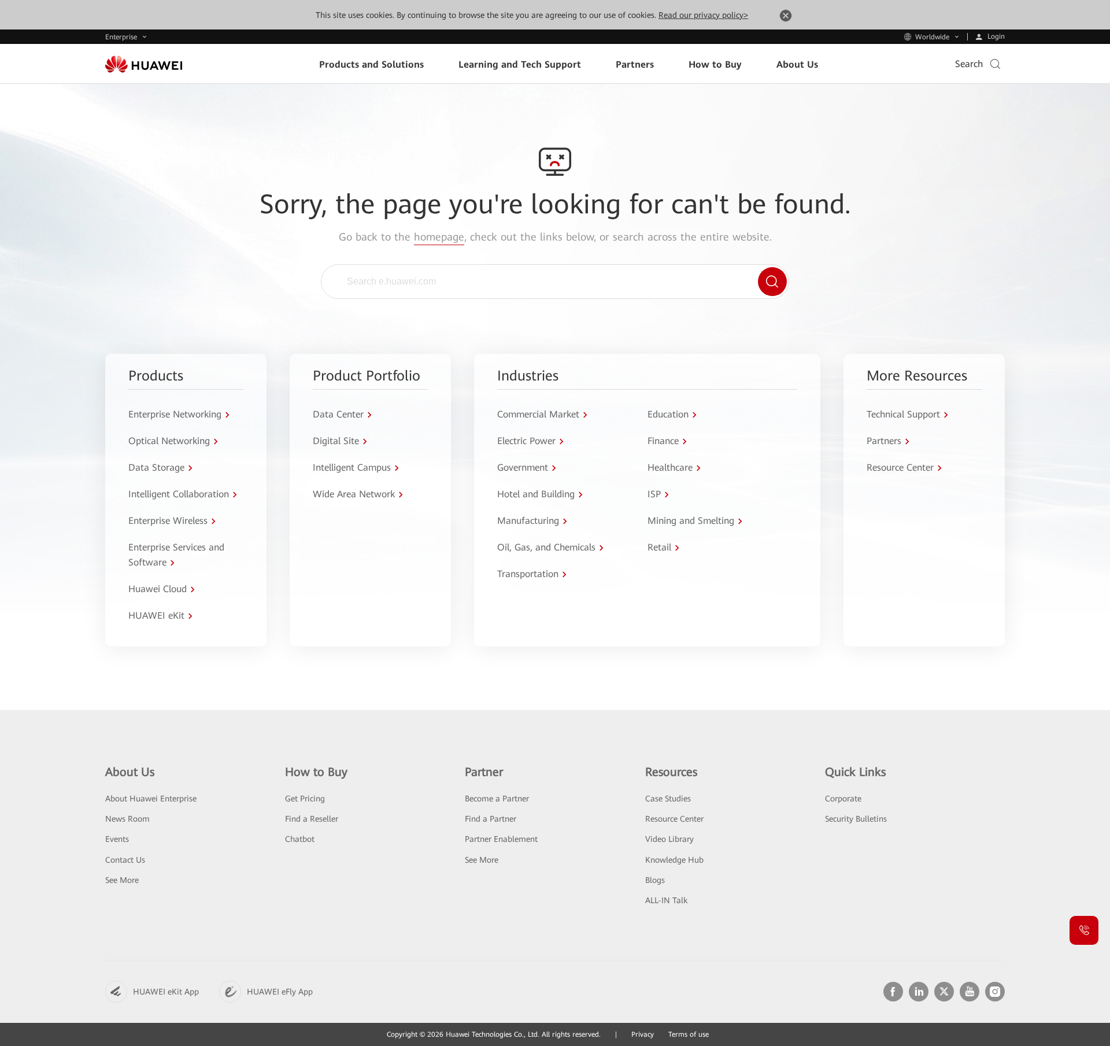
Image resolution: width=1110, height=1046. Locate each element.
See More (122, 880)
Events (117, 839)
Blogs (655, 880)
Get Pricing (305, 798)
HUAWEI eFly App (280, 991)
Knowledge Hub (674, 859)
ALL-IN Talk (666, 900)
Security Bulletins (856, 818)
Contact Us (125, 859)
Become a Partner (497, 798)
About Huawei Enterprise (151, 798)
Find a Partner (490, 818)
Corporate (843, 798)
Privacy (642, 1034)
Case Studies (668, 798)
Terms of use (688, 1034)
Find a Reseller (311, 818)
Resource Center (674, 818)
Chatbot (299, 839)
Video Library (669, 839)
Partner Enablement (501, 839)
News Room (127, 818)
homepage (439, 237)
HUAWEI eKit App (166, 991)
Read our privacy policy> (703, 15)
